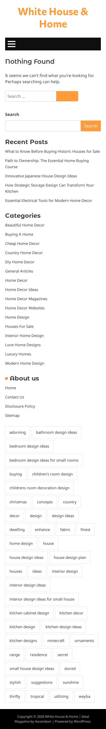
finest (85, 529)
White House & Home (53, 17)
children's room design (52, 473)
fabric (65, 529)
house (48, 543)
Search (12, 114)
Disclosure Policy (20, 406)
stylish (15, 682)
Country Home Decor (24, 252)
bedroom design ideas (29, 446)
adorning (18, 432)
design (36, 515)
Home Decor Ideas (21, 289)
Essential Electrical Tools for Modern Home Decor (48, 200)
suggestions (41, 682)
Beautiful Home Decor (25, 224)
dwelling (17, 529)
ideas (37, 571)
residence (38, 654)
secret (62, 654)
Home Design (17, 317)
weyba (84, 696)
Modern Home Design (24, 363)
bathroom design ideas (56, 432)
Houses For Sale (19, 326)
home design (21, 543)
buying (16, 473)
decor (15, 515)
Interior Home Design (24, 335)
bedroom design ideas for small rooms (44, 460)
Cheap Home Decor (22, 243)
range (15, 654)
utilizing (61, 696)
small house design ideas (32, 668)
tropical (37, 696)
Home (10, 387)
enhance (42, 529)
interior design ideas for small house (42, 599)
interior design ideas (28, 584)
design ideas (63, 515)
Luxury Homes (18, 353)
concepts (45, 501)
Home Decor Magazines (26, 298)
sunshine (71, 682)
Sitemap (12, 415)
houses (16, 571)
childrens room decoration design (39, 487)
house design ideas (26, 557)
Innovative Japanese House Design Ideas (41, 175)
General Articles (19, 271)
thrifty (15, 696)
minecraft (55, 640)
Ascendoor (43, 721)
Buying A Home (19, 234)
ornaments (84, 640)
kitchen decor (71, 612)
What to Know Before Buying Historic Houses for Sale (52, 151)
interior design (65, 571)
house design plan (70, 557)
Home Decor (16, 280)
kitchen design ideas (64, 626)
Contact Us (14, 396)
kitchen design (22, 626)
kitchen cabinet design (29, 612)
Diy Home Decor (19, 261)
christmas (18, 501)
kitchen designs (23, 640)
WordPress (82, 721)
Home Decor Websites (25, 307)
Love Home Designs (23, 344)
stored (70, 668)
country (70, 501)
